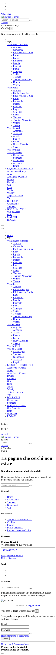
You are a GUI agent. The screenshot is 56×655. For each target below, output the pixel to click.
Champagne (18, 155)
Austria (16, 136)
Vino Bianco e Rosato (17, 44)
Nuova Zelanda (20, 144)
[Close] (2, 228)
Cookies (11, 522)
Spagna (16, 147)
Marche (16, 63)
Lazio (16, 55)
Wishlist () (6, 14)
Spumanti (17, 158)
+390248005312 (9, 550)
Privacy (10, 525)
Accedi (4, 434)
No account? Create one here (15, 644)
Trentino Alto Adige (22, 79)
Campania (18, 50)
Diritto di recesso (15, 527)
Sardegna (17, 71)
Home (10, 497)
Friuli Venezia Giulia (23, 52)
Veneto (16, 85)
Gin (9, 185)
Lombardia (18, 60)
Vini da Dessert (14, 152)
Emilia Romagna (21, 93)
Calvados (11, 182)
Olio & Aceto (13, 211)
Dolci (9, 214)
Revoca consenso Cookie (19, 530)
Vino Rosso (12, 87)
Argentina (18, 131)
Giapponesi (18, 160)
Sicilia (16, 74)
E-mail (4, 624)
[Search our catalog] (30, 20)
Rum (9, 187)
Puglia (16, 68)
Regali (16, 166)
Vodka (10, 190)
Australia (17, 133)
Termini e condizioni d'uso (19, 519)
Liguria (16, 58)
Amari (10, 174)
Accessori (17, 163)
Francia (16, 139)
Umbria (16, 82)
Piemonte (17, 66)
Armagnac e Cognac (17, 176)
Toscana (17, 77)
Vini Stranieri (13, 128)
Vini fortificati (13, 149)
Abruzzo (17, 47)
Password (5, 630)
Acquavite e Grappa (16, 171)
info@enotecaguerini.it (12, 555)
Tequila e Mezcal (15, 195)
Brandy (10, 179)
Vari (9, 198)
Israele (16, 141)
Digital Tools (34, 605)
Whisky (10, 193)
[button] (9, 41)
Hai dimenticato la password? (15, 635)
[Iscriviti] (30, 588)
